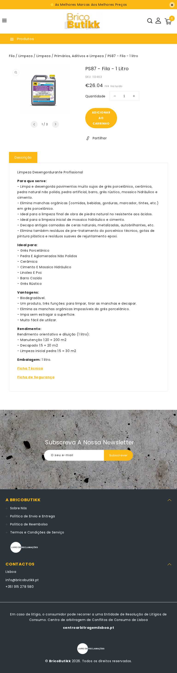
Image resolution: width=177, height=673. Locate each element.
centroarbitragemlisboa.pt (88, 627)
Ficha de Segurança (35, 377)
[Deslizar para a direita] (55, 124)
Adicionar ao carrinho (101, 118)
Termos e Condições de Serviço (37, 532)
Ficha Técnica (30, 368)
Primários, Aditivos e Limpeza (79, 56)
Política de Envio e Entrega (32, 516)
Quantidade (95, 96)
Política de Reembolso (29, 524)
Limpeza (25, 56)
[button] (4, 21)
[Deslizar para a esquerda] (34, 124)
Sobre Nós (18, 508)
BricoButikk (60, 661)
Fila (12, 56)
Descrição (23, 157)
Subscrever (118, 455)
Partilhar (100, 138)
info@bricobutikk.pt (22, 580)
